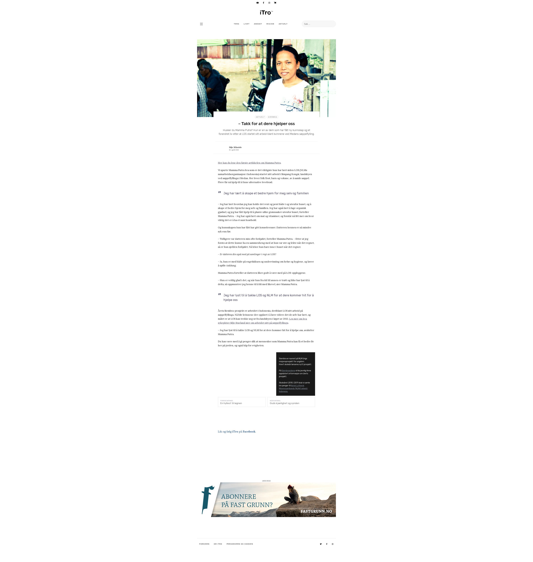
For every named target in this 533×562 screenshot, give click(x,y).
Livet (247, 24)
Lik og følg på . (237, 431)
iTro (266, 12)
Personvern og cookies (240, 544)
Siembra (272, 117)
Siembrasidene (288, 370)
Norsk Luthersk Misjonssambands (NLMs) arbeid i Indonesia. (293, 388)
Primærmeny (201, 24)
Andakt (258, 24)
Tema (236, 24)
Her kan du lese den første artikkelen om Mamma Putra (249, 162)
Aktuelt (283, 24)
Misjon (270, 24)
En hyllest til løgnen (231, 403)
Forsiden (204, 544)
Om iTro (218, 544)
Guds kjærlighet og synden (284, 403)
